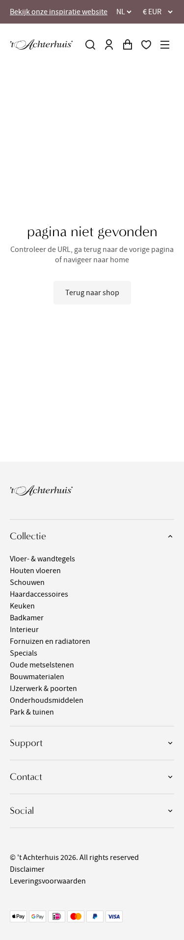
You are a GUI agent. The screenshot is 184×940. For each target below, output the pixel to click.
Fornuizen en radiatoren (50, 641)
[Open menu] (165, 44)
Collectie (28, 536)
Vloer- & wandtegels (42, 559)
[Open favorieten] (146, 44)
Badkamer (27, 618)
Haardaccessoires (39, 594)
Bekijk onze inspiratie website (58, 12)
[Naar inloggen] (109, 44)
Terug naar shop (92, 293)
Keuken (22, 606)
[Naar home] (41, 44)
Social (22, 810)
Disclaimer (27, 869)
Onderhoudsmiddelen (46, 700)
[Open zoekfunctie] (90, 44)
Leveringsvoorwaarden (48, 881)
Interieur (24, 630)
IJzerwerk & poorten (43, 688)
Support (26, 742)
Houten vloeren (35, 571)
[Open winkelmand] (127, 44)
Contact (26, 776)
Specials (23, 653)
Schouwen (27, 582)
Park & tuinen (32, 712)
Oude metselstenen (42, 665)
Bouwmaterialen (37, 677)
